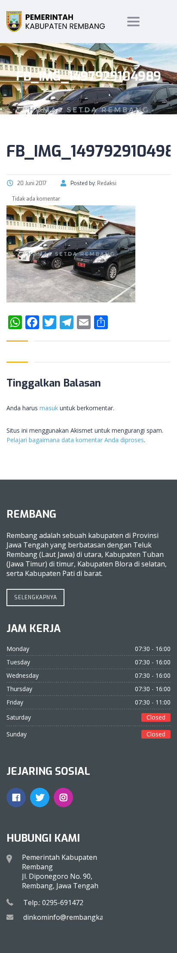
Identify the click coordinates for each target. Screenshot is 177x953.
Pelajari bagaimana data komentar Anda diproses (75, 440)
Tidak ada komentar (35, 198)
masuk (49, 408)
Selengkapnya (35, 597)
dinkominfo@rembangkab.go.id (74, 917)
